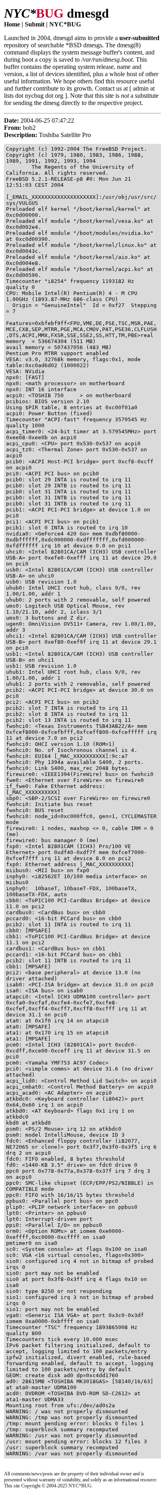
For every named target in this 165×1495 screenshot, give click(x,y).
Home (12, 24)
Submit (34, 24)
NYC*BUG (65, 24)
